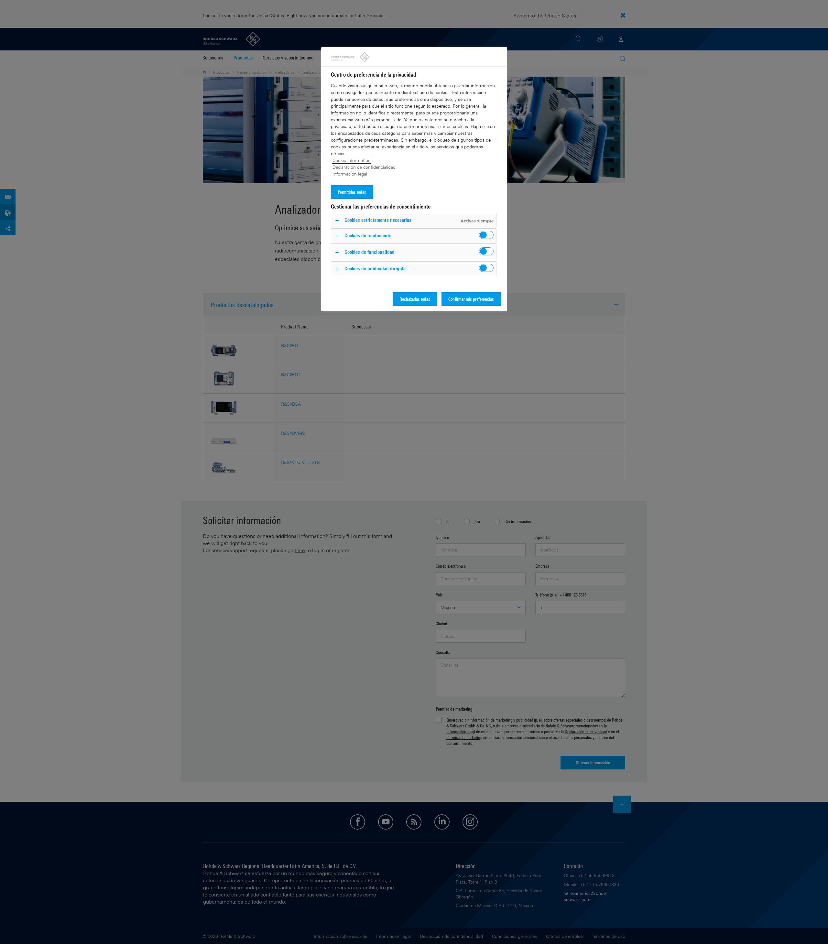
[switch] (486, 235)
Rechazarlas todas (414, 299)
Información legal (349, 174)
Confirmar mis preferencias (471, 299)
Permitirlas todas (352, 192)
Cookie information (351, 160)
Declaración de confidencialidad (364, 167)
